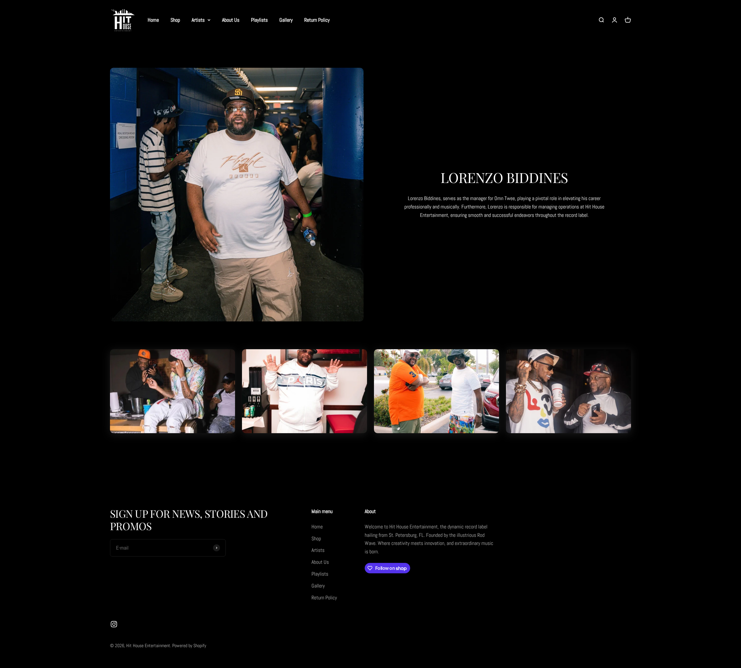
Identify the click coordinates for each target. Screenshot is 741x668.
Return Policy (317, 20)
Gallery (286, 20)
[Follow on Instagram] (114, 624)
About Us (230, 20)
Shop (175, 20)
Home (153, 20)
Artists (198, 20)
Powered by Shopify (189, 646)
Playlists (259, 20)
